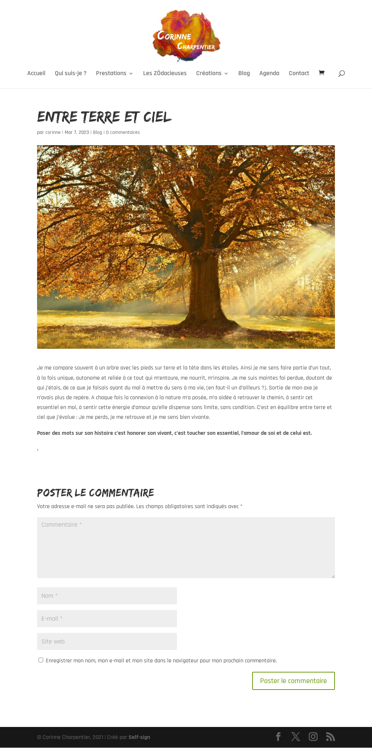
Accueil (36, 74)
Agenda (269, 74)
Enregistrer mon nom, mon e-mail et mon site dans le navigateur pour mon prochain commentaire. (161, 661)
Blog (244, 74)
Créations (209, 74)
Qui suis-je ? (70, 74)
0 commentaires (123, 132)
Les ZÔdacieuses (165, 74)
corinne (53, 132)
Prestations (111, 74)
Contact (299, 74)
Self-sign (139, 737)
